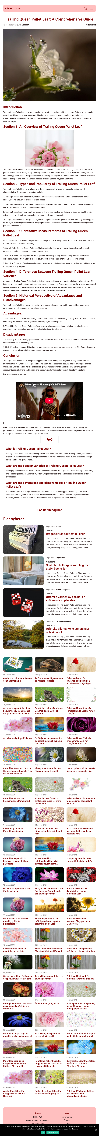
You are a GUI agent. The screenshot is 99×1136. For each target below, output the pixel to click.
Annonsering (67, 1117)
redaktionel (91, 25)
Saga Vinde (60, 558)
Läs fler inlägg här (49, 510)
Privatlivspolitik (53, 1132)
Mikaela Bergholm (63, 590)
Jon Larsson (23, 25)
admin (58, 526)
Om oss (67, 1120)
